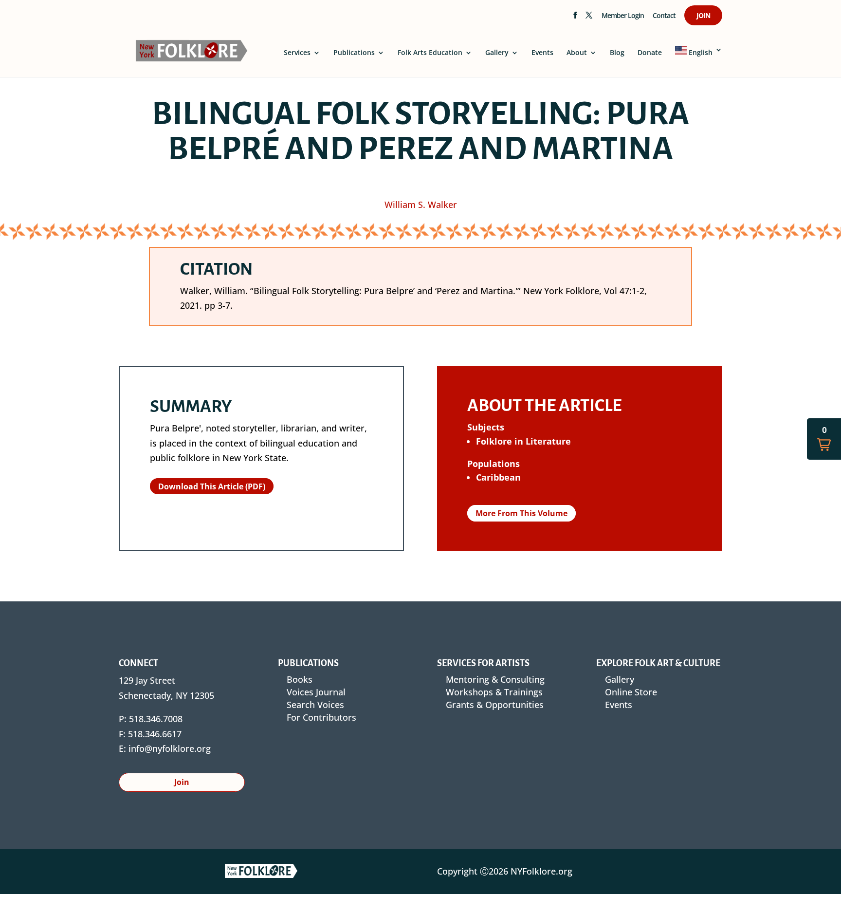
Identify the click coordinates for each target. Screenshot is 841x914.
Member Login (623, 16)
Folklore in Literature (523, 441)
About (577, 53)
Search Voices (315, 704)
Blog (617, 53)
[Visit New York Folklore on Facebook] (575, 18)
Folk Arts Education (430, 53)
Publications (354, 53)
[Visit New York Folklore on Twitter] (588, 18)
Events (542, 53)
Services (297, 53)
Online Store (631, 692)
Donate (650, 53)
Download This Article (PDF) (211, 486)
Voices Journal (316, 692)
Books (299, 679)
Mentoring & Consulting (495, 679)
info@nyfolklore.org (169, 748)
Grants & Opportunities (495, 704)
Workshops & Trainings (494, 692)
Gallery (497, 53)
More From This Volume (521, 513)
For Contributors (321, 717)
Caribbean (498, 477)
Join (703, 16)
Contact (664, 16)
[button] (824, 439)
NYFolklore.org (541, 871)
